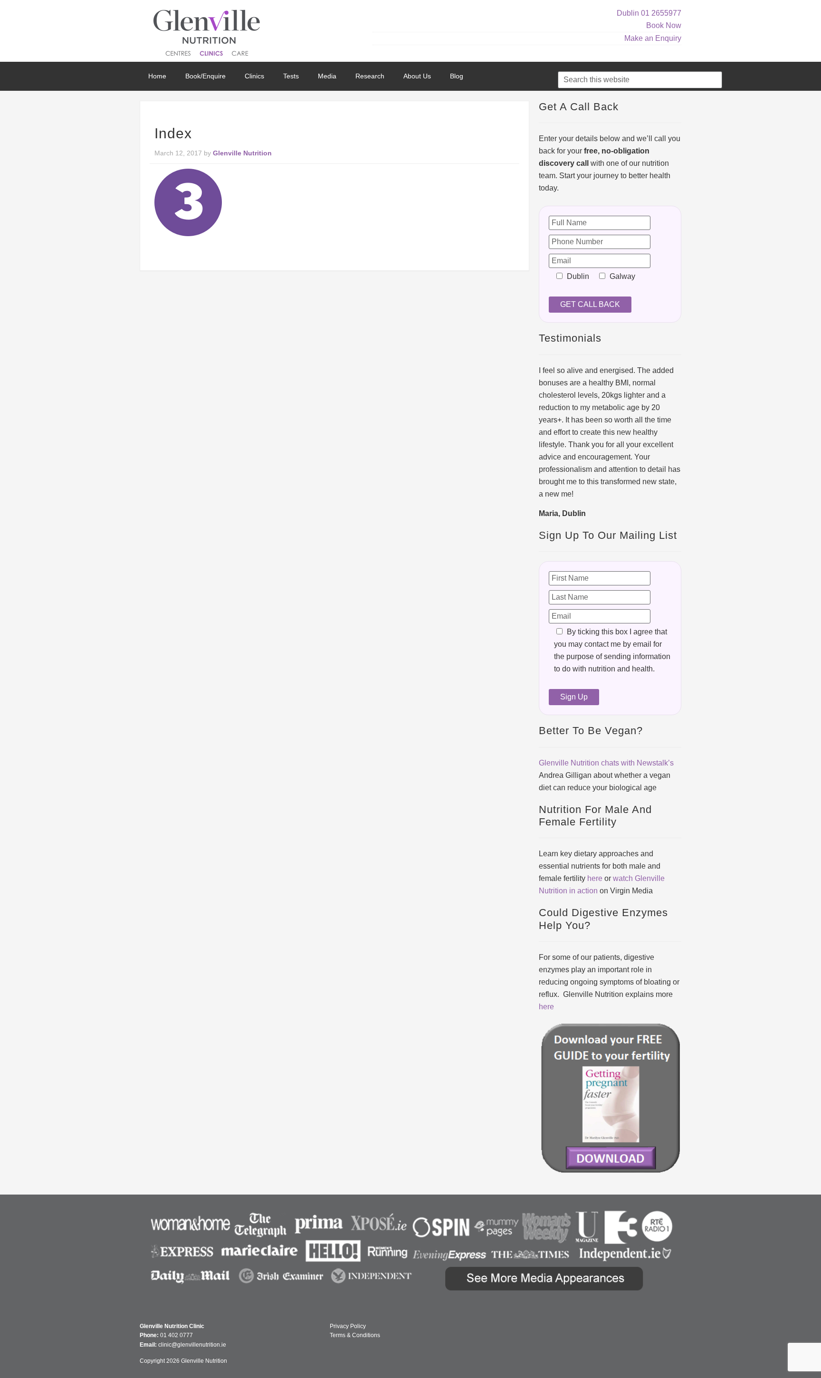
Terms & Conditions (355, 1335)
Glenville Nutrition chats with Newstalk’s (606, 763)
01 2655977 (661, 13)
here (594, 878)
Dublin (628, 13)
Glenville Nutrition (208, 34)
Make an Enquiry (652, 38)
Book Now (663, 25)
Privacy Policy (348, 1326)
